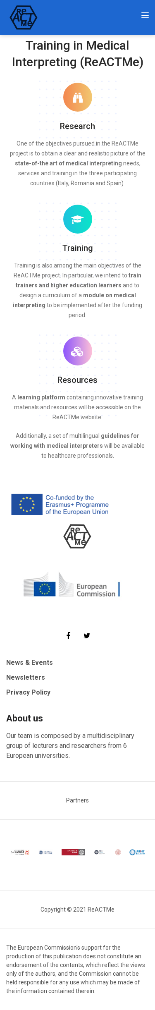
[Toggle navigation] (145, 15)
